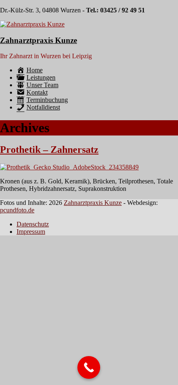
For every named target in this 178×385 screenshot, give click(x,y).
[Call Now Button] (88, 367)
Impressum (31, 231)
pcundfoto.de (17, 210)
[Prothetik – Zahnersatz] (69, 167)
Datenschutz (33, 224)
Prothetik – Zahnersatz (49, 149)
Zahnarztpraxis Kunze (38, 40)
